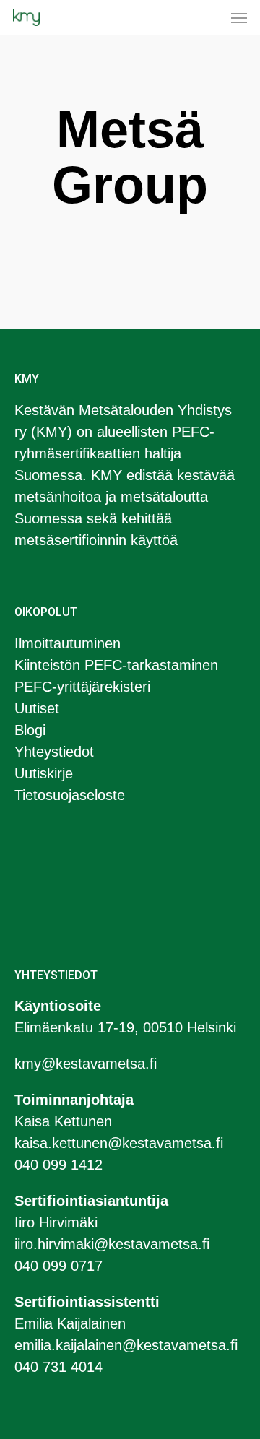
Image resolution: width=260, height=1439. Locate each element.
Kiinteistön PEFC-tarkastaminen (116, 665)
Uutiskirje (43, 773)
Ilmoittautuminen (67, 643)
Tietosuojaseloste (69, 795)
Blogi (30, 730)
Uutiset (36, 708)
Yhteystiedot (54, 752)
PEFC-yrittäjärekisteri (82, 687)
